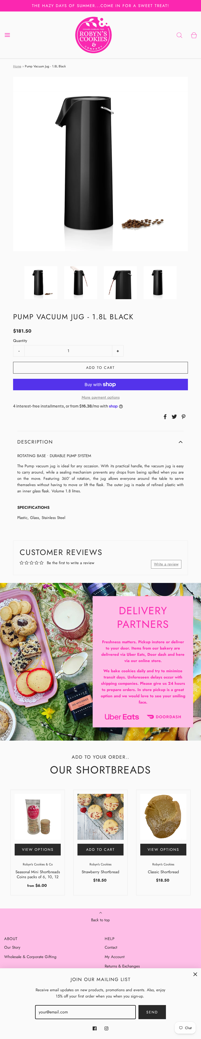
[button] (41, 282)
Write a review (166, 564)
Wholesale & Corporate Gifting (30, 957)
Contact (111, 947)
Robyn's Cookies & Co (38, 864)
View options (38, 849)
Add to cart (100, 367)
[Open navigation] (7, 35)
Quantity (20, 341)
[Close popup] (195, 974)
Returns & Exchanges (122, 966)
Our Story (12, 947)
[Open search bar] (179, 35)
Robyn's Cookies (100, 864)
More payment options (101, 397)
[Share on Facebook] (164, 417)
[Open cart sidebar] (194, 35)
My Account (115, 957)
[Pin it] (183, 417)
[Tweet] (173, 417)
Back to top (100, 920)
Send (152, 1012)
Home (17, 66)
